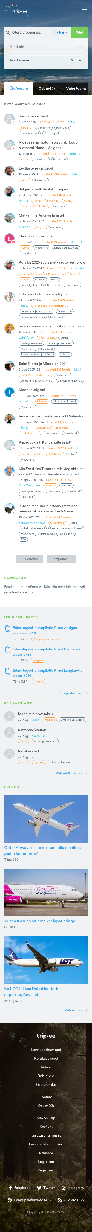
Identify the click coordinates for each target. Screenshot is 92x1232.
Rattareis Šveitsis (32, 729)
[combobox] (10, 60)
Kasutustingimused (46, 1135)
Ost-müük (46, 1105)
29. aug (23, 720)
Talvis (75, 174)
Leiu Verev (26, 337)
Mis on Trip (46, 1117)
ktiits (80, 448)
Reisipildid (46, 1075)
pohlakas (25, 401)
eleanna (24, 227)
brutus (23, 201)
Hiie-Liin (25, 427)
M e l (77, 369)
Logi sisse (46, 1161)
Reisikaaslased (46, 1058)
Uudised (46, 1067)
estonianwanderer (32, 523)
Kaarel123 (38, 736)
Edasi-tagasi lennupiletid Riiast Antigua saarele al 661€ (45, 630)
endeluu (74, 154)
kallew (23, 306)
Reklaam (46, 1152)
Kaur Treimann (29, 485)
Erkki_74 (75, 242)
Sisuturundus (46, 1084)
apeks (80, 268)
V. (32, 757)
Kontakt (46, 1126)
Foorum (46, 1096)
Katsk (72, 122)
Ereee (35, 720)
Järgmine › (61, 558)
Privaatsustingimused (46, 1144)
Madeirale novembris (35, 713)
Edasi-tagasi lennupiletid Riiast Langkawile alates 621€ (48, 673)
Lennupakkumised (46, 1049)
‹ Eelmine (30, 558)
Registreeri (46, 1170)
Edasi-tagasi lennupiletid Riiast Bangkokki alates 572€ (47, 652)
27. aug (23, 757)
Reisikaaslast (28, 751)
